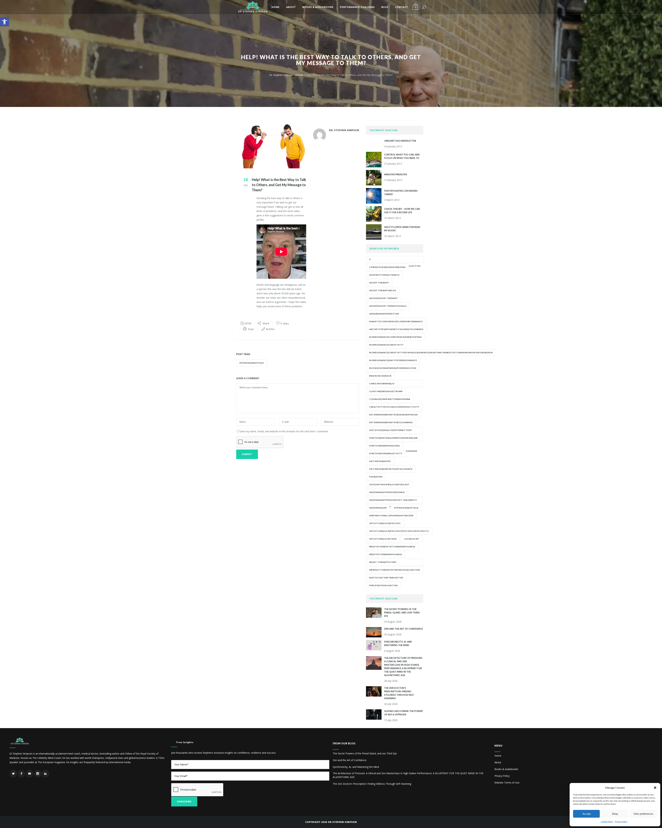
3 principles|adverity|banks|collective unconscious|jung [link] (395, 260)
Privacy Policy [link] (621, 821)
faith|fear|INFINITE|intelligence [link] (391, 469)
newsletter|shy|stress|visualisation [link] (394, 570)
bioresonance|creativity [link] (386, 344)
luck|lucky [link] (411, 539)
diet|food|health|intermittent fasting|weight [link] (390, 431)
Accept (586, 813)
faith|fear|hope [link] (380, 461)
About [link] (497, 762)
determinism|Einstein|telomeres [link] (391, 422)
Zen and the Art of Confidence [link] (403, 628)
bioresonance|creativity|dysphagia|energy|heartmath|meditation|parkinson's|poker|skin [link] (431, 352)
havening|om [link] (378, 507)
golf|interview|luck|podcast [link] (389, 484)
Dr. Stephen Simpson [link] (281, 75)
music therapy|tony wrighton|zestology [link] (383, 563)
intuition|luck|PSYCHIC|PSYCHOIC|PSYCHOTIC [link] (399, 531)
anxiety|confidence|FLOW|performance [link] (396, 321)
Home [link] (497, 755)
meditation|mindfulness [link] (385, 554)
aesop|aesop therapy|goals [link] (388, 306)
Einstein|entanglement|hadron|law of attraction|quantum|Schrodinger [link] (393, 439)
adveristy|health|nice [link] (384, 275)
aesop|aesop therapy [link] (383, 298)
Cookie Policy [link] (607, 821)
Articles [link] (299, 75)
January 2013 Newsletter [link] (400, 140)
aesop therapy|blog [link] (382, 290)
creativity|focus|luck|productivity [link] (394, 407)
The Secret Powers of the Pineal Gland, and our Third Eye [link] (402, 612)
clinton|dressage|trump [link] (386, 391)
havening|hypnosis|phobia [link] (387, 492)
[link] (4, 21)
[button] (655, 787)
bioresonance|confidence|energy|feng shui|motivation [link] (395, 338)
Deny (615, 813)
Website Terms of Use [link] (506, 782)
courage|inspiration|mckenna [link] (389, 399)
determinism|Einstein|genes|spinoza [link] (393, 414)
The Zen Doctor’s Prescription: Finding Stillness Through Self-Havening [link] (372, 783)
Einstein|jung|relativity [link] (385, 453)
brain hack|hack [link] (380, 375)
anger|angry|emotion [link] (384, 313)
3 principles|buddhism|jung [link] (387, 267)
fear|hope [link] (376, 476)
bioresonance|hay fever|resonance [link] (393, 360)
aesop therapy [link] (379, 282)
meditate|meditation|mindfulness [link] (392, 546)
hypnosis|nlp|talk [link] (251, 363)
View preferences (643, 813)
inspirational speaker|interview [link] (391, 515)
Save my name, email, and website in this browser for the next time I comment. (284, 431)
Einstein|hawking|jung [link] (384, 445)
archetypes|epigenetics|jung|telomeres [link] (396, 329)
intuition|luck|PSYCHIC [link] (385, 523)
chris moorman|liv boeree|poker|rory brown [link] (386, 384)
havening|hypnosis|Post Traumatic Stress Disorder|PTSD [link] (393, 501)
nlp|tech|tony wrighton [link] (386, 577)
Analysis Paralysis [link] (395, 174)
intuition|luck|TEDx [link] (383, 539)
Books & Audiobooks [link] (506, 769)
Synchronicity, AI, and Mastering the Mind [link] (356, 766)
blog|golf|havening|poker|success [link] (392, 368)
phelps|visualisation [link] (383, 585)
